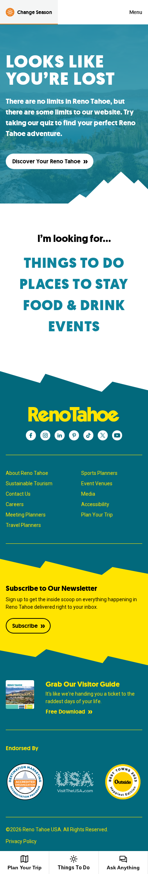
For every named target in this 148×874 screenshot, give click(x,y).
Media (88, 494)
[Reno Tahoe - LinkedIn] (60, 435)
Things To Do (73, 867)
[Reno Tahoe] (74, 414)
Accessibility (95, 504)
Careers (15, 504)
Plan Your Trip (97, 515)
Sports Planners (99, 473)
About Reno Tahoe (27, 473)
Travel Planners (23, 525)
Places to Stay (73, 284)
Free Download (65, 711)
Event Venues (96, 483)
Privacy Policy (21, 841)
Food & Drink (74, 305)
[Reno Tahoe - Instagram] (45, 435)
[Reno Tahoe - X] (103, 435)
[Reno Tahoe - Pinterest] (74, 435)
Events (74, 326)
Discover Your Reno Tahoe (46, 161)
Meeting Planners (26, 515)
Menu (135, 12)
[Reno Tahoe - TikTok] (88, 435)
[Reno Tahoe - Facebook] (31, 435)
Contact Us (18, 494)
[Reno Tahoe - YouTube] (117, 435)
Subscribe (25, 626)
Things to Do (74, 263)
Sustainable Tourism (29, 483)
